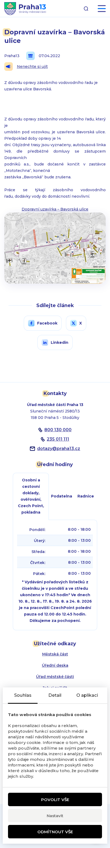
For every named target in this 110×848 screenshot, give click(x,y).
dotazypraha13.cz (58, 448)
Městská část (55, 654)
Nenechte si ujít (32, 66)
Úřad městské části (55, 676)
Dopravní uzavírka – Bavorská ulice (55, 209)
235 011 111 (58, 439)
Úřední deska (55, 665)
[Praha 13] (25, 8)
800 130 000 (58, 429)
